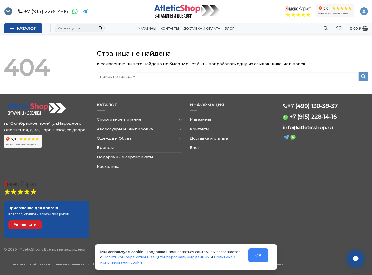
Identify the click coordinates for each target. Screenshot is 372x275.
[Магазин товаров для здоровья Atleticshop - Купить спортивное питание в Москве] (186, 11)
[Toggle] (180, 119)
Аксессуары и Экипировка (125, 129)
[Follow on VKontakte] (8, 11)
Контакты (170, 28)
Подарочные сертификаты (125, 157)
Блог (229, 28)
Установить (25, 224)
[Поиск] (326, 28)
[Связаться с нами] (355, 258)
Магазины (147, 28)
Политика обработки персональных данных (46, 264)
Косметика (108, 166)
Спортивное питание (119, 119)
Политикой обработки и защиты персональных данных (156, 257)
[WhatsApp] (75, 11)
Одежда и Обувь (114, 138)
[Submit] (100, 28)
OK (258, 255)
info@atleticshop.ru (308, 127)
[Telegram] (85, 11)
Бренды (105, 147)
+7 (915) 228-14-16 (313, 116)
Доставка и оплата (201, 28)
